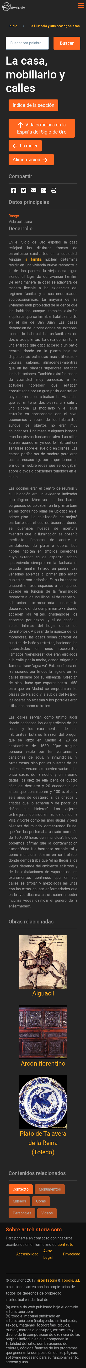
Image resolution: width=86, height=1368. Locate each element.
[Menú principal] (80, 5)
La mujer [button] (29, 146)
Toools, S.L (70, 1280)
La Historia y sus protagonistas (54, 26)
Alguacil (43, 993)
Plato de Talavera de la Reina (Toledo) (43, 1143)
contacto (65, 1244)
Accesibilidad (27, 1254)
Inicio (13, 26)
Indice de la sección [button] (33, 105)
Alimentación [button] (26, 159)
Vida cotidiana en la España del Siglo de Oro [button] (42, 128)
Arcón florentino (43, 1063)
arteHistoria (47, 1280)
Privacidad (71, 1254)
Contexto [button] (21, 1189)
